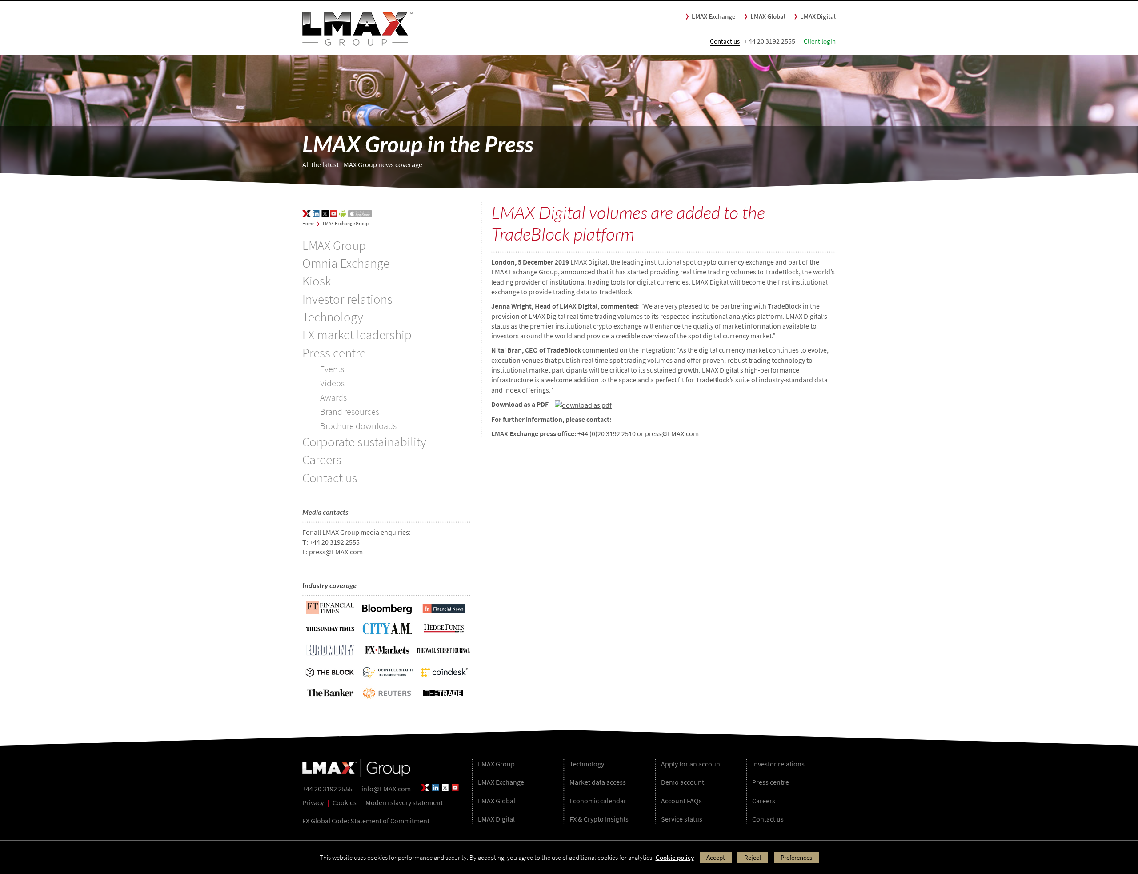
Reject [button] (752, 857)
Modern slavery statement (404, 802)
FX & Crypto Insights (599, 818)
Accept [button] (715, 857)
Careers (321, 460)
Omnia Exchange (345, 263)
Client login (820, 41)
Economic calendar (597, 800)
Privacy (313, 802)
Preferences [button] (796, 857)
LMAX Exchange (714, 16)
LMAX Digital (818, 16)
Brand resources (349, 411)
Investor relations (347, 299)
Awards (333, 397)
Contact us (725, 41)
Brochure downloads (358, 425)
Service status (681, 818)
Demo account (682, 782)
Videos (332, 383)
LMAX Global (767, 16)
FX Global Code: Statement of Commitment (365, 820)
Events (332, 368)
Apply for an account (691, 763)
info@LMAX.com (386, 788)
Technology (332, 317)
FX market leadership (357, 335)
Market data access (597, 782)
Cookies (345, 802)
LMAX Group (334, 245)
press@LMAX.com (336, 551)
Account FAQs (681, 800)
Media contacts (325, 512)
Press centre (334, 353)
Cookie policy (675, 857)
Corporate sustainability (364, 442)
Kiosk (316, 281)
